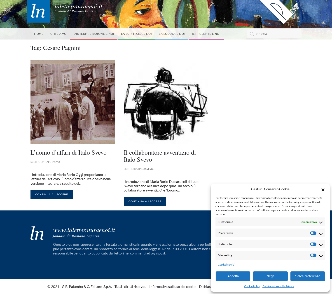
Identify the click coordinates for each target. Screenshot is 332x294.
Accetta (233, 276)
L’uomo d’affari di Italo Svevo (68, 152)
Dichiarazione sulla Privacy (278, 286)
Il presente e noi (206, 33)
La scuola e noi (172, 33)
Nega (270, 276)
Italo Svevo (52, 161)
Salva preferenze (307, 276)
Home (38, 33)
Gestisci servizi (226, 264)
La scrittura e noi (136, 33)
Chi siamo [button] (58, 33)
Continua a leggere (51, 194)
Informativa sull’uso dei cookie (172, 286)
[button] (323, 189)
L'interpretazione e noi (94, 33)
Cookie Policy (252, 286)
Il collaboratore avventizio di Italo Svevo (160, 155)
